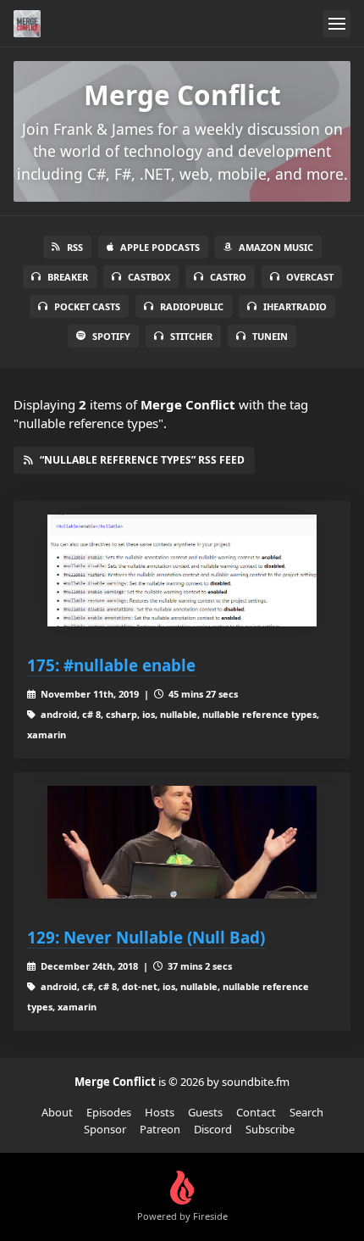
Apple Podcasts (160, 247)
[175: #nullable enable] (182, 571)
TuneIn (270, 336)
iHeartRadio (295, 306)
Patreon (160, 1129)
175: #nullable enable (111, 665)
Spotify (111, 336)
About (57, 1112)
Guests (205, 1112)
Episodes (108, 1112)
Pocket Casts (87, 306)
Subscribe (270, 1129)
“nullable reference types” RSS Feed (142, 460)
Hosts (159, 1112)
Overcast (310, 276)
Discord (213, 1129)
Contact (256, 1112)
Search (306, 1112)
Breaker (67, 276)
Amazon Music (276, 247)
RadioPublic (191, 306)
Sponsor (105, 1129)
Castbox (149, 276)
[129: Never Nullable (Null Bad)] (182, 842)
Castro (228, 276)
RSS (75, 247)
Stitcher (191, 336)
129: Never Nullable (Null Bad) (146, 937)
